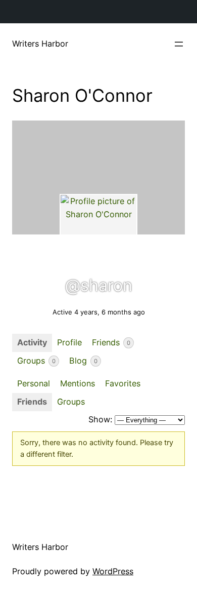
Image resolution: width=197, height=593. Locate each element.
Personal (33, 383)
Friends (111, 342)
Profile (69, 342)
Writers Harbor (40, 43)
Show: (100, 419)
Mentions (77, 383)
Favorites (122, 383)
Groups (36, 360)
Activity (32, 342)
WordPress (112, 571)
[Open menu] (179, 44)
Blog (83, 360)
